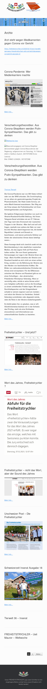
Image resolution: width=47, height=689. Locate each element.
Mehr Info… (8, 112)
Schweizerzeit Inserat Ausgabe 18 (23, 568)
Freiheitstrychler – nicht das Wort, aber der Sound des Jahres (23, 471)
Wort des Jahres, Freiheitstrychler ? (23, 384)
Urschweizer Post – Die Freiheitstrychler (17, 515)
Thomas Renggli (10, 189)
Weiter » (38, 654)
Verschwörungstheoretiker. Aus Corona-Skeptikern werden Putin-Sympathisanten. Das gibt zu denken (22, 130)
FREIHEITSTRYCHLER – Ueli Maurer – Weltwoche (20, 635)
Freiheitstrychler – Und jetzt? (20, 332)
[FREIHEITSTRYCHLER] (23, 7)
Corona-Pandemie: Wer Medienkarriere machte (17, 73)
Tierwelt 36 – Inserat (15, 618)
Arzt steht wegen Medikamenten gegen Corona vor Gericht (22, 41)
